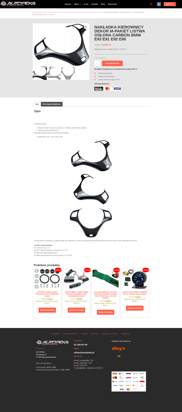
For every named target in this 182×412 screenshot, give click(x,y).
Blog (103, 4)
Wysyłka (84, 334)
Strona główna (37, 12)
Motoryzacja (48, 12)
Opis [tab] (37, 104)
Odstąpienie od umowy (109, 334)
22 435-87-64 (80, 344)
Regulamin (56, 334)
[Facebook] (159, 4)
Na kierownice (96, 12)
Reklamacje (125, 334)
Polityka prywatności (70, 334)
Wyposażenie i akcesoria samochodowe (68, 12)
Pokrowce (86, 12)
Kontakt (95, 4)
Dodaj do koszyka (112, 63)
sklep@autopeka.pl (84, 352)
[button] (77, 4)
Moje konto (112, 4)
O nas (86, 4)
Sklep (76, 4)
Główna (68, 4)
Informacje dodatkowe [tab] (51, 104)
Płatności (94, 334)
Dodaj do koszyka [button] (47, 310)
